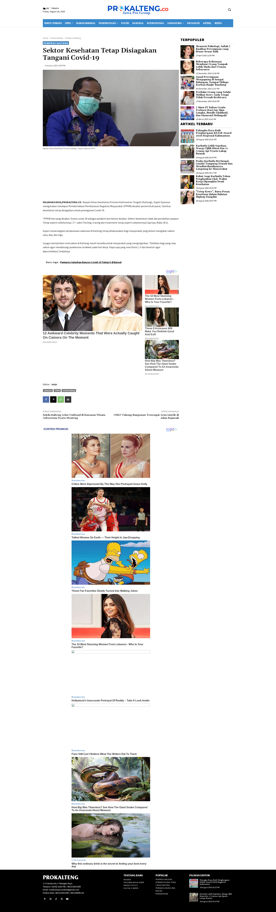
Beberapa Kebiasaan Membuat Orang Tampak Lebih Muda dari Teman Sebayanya (212, 65)
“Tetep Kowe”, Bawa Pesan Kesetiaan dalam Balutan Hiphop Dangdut (213, 194)
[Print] (68, 399)
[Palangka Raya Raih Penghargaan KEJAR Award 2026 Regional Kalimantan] (187, 136)
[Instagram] (50, 899)
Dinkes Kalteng (69, 390)
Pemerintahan (56, 38)
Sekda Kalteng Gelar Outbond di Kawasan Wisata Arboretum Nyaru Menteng (74, 416)
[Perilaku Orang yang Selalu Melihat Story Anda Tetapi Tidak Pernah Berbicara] (187, 98)
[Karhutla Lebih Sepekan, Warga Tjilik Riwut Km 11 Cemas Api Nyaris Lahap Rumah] (187, 151)
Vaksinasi (48, 390)
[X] (53, 399)
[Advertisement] (111, 176)
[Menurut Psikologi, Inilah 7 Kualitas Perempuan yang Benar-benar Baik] (187, 52)
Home (45, 38)
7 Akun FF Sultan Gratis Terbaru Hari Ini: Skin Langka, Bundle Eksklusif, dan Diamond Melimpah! (212, 111)
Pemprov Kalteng (73, 38)
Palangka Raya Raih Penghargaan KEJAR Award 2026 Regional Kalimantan (213, 133)
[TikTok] (56, 899)
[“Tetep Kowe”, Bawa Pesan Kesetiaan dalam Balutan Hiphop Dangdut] (187, 197)
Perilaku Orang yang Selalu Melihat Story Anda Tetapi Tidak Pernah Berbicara (213, 95)
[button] (229, 9)
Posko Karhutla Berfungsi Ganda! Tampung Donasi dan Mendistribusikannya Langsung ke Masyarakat (214, 165)
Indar (54, 384)
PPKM (57, 390)
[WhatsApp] (60, 399)
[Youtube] (67, 899)
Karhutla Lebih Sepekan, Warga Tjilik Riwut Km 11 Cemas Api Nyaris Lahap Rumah (212, 149)
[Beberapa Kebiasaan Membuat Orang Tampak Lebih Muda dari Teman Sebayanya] (187, 67)
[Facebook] (46, 399)
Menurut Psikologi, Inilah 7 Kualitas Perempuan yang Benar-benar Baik (213, 49)
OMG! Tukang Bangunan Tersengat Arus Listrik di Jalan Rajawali (146, 416)
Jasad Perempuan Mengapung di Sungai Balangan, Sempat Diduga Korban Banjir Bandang (212, 81)
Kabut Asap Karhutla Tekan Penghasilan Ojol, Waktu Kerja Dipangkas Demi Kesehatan (213, 180)
